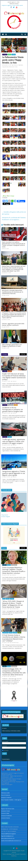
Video (19, 632)
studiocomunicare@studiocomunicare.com (11, 840)
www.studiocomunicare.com (7, 838)
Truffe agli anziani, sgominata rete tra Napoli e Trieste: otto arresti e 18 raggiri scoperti (13, 441)
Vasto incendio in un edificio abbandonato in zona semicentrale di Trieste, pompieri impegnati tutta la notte (13, 244)
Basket (21, 65)
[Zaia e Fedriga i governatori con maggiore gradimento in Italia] (14, 330)
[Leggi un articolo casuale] (25, 34)
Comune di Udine (5, 813)
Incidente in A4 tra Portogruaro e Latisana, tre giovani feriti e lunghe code (12, 409)
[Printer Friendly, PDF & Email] (8, 196)
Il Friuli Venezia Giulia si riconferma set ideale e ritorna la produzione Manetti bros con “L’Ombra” (13, 638)
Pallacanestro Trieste (13, 66)
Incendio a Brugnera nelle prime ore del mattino (14, 213)
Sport (9, 54)
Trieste (13, 54)
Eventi (9, 565)
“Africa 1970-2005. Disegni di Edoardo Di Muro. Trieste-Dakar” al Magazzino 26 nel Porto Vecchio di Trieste (13, 604)
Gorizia (9, 371)
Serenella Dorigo (15, 608)
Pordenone (10, 405)
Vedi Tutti (23, 354)
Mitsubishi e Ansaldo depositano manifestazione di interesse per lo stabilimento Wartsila (12, 292)
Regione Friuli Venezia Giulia (7, 808)
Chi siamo (4, 728)
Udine (16, 405)
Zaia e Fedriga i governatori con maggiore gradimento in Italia (12, 345)
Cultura (4, 565)
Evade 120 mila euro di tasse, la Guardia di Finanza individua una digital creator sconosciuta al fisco (14, 377)
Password (4, 746)
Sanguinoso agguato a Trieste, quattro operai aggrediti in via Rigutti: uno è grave (13, 473)
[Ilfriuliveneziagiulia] (2, 34)
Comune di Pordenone (6, 815)
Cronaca (4, 54)
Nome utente (5, 741)
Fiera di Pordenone (5, 795)
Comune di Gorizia (5, 818)
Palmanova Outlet (5, 793)
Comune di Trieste (5, 811)
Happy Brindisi (5, 66)
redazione (16, 65)
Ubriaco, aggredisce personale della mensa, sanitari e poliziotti (13, 324)
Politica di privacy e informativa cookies (11, 731)
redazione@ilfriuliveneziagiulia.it (8, 833)
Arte (4, 598)
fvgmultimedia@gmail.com (7, 836)
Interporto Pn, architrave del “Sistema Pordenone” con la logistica (13, 219)
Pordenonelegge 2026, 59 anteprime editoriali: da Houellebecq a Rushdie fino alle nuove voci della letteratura (14, 672)
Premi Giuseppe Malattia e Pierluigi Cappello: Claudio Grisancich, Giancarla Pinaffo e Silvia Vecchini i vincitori (13, 570)
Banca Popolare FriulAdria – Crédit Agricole (11, 799)
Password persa (5, 759)
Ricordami (5, 750)
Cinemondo (5, 632)
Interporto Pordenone (6, 797)
